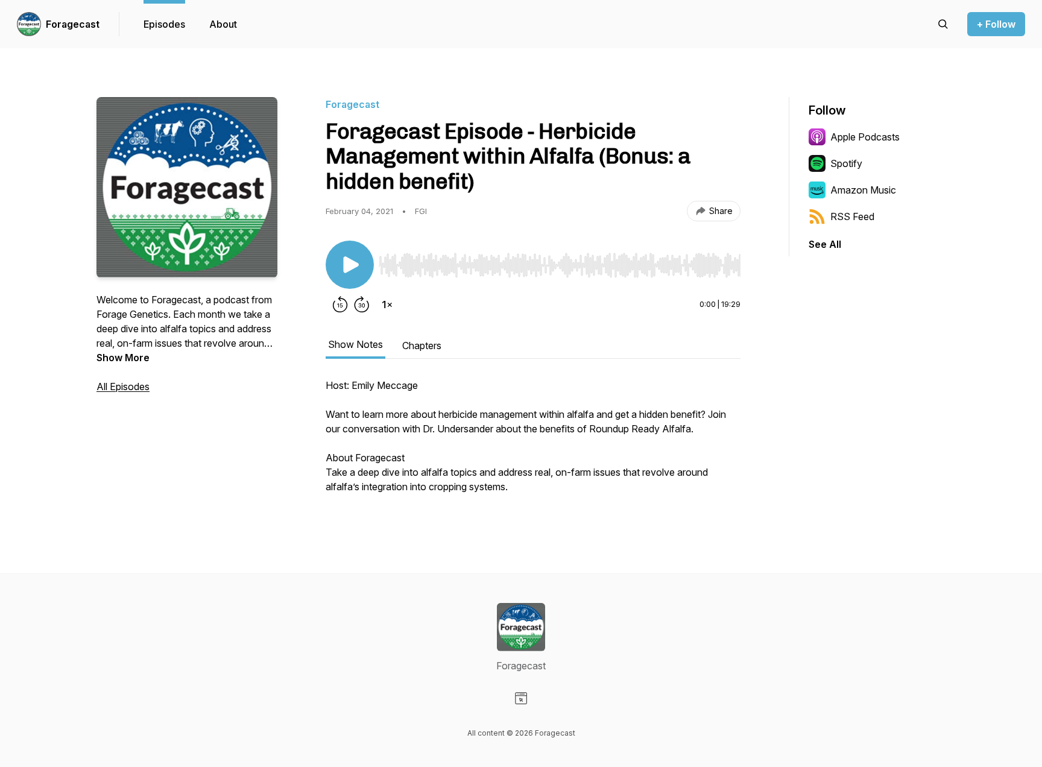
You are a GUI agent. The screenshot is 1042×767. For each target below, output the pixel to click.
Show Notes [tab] (355, 344)
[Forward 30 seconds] (361, 304)
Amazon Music (863, 190)
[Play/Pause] (350, 265)
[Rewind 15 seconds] (340, 304)
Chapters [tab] (421, 345)
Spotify (846, 163)
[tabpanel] (533, 442)
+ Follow (996, 24)
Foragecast (72, 24)
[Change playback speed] (387, 304)
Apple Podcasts (865, 137)
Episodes (164, 24)
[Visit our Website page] (521, 698)
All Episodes (123, 386)
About (223, 24)
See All (825, 244)
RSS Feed (852, 216)
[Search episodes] (943, 24)
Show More (123, 358)
